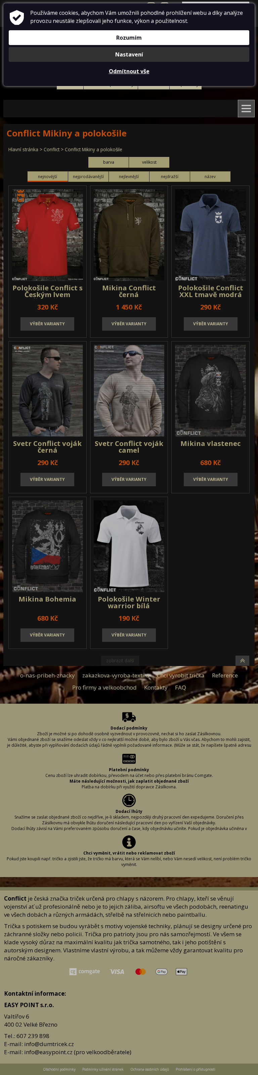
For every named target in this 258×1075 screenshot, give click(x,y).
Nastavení (129, 54)
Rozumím (129, 37)
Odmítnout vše (129, 71)
